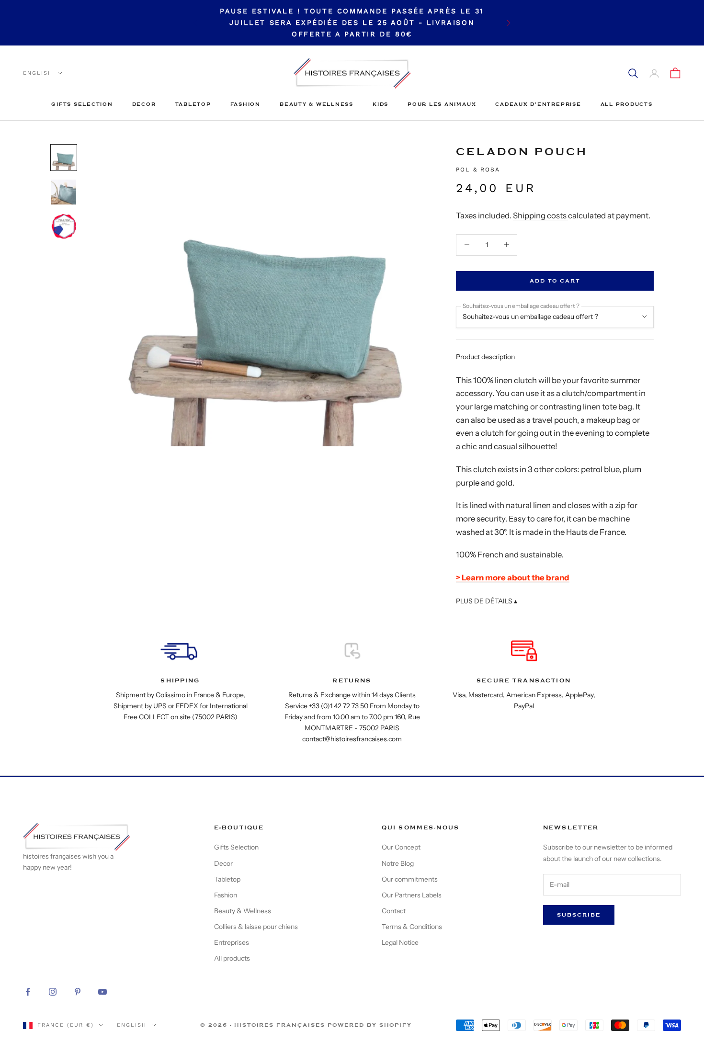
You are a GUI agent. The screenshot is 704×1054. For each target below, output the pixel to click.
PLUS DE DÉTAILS (486, 601)
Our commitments (410, 879)
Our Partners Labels (412, 895)
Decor (144, 104)
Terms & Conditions (412, 926)
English (38, 73)
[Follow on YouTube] (102, 992)
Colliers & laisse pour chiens (256, 926)
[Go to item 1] (63, 157)
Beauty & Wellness (316, 104)
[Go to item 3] (63, 226)
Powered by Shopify (370, 1025)
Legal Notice (400, 942)
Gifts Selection (82, 104)
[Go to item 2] (63, 192)
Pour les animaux (442, 104)
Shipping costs (540, 215)
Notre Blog (398, 863)
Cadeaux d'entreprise (538, 104)
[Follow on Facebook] (28, 992)
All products (627, 104)
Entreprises (231, 942)
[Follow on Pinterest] (77, 992)
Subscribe (579, 915)
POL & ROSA (478, 169)
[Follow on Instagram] (52, 992)
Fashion (245, 104)
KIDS (380, 104)
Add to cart (555, 281)
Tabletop (193, 104)
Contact (394, 911)
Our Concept (401, 847)
